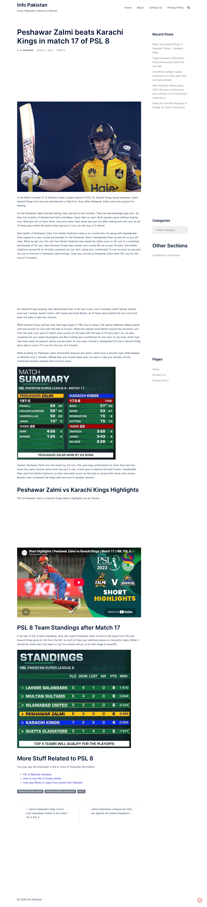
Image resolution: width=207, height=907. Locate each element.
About (140, 7)
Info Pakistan (32, 5)
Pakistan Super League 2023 (60, 791)
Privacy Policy (175, 7)
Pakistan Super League (30, 791)
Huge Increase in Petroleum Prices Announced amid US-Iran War (168, 62)
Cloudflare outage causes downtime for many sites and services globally (169, 75)
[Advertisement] (79, 79)
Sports (61, 50)
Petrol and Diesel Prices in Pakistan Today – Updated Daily (167, 48)
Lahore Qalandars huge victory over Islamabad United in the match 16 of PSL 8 (46, 813)
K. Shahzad (26, 50)
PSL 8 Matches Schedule (37, 774)
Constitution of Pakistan (166, 255)
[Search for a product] (188, 7)
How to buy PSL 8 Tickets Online (42, 778)
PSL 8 (81, 791)
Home (128, 7)
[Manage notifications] (199, 900)
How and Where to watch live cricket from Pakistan (52, 782)
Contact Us (155, 7)
